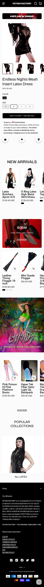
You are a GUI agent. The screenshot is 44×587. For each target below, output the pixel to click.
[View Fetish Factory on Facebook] (22, 560)
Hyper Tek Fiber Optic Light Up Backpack (27, 388)
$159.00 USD (27, 201)
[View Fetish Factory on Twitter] (27, 560)
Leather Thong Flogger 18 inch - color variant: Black (3, 290)
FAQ (3, 550)
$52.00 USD (26, 282)
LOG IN (5, 537)
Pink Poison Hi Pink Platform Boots (9, 388)
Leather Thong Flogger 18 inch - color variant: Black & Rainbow (7, 290)
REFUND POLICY (8, 552)
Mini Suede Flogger (28, 277)
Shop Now (22, 209)
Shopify (32, 571)
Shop (4, 489)
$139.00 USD (8, 201)
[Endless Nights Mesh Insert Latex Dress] (7, 69)
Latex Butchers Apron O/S (8, 194)
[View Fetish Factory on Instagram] (11, 560)
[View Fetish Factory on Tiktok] (16, 560)
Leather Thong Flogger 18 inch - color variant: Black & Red (10, 290)
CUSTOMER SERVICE (10, 547)
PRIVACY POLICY (8, 539)
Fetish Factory (18, 571)
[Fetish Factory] (22, 3)
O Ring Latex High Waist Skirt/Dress (28, 194)
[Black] (4, 97)
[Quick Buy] (34, 185)
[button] (35, 3)
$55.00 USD (26, 396)
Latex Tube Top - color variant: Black (41, 200)
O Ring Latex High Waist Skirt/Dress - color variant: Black (22, 203)
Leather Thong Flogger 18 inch (8, 279)
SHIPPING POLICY (9, 545)
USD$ (20, 567)
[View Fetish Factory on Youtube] (33, 560)
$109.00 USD (8, 287)
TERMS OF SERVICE (9, 542)
